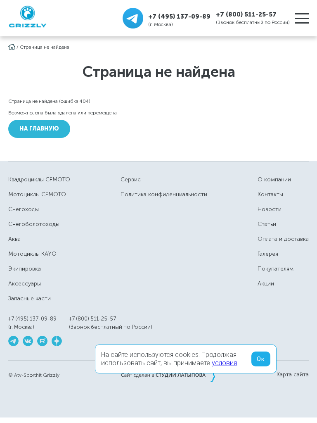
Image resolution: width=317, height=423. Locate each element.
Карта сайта (293, 375)
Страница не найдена (44, 47)
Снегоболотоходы (33, 224)
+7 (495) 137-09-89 (179, 16)
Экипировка (24, 268)
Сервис (131, 179)
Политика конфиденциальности (164, 194)
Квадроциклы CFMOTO (39, 179)
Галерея (268, 253)
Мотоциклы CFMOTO (37, 194)
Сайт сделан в (168, 375)
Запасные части (29, 298)
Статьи (267, 224)
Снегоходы (23, 209)
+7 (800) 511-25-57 (246, 14)
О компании (274, 179)
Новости (270, 209)
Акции (266, 283)
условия (224, 363)
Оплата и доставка (283, 238)
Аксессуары (24, 283)
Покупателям (275, 268)
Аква (14, 238)
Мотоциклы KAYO (32, 253)
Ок (261, 359)
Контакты (270, 194)
